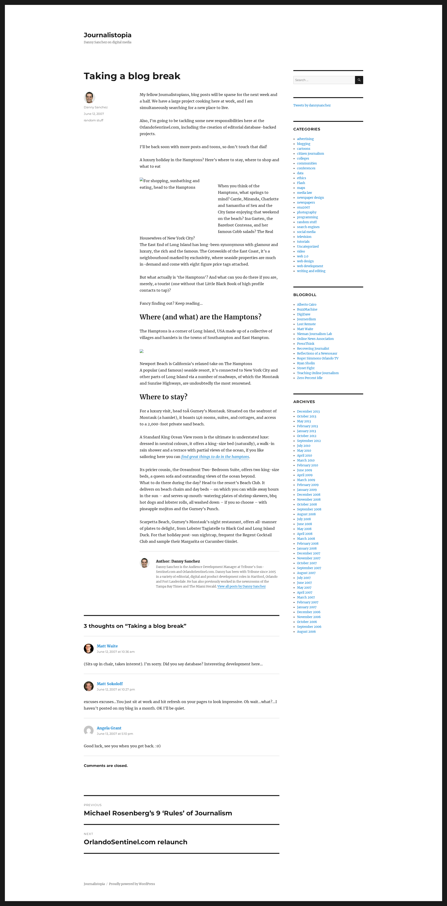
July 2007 (304, 578)
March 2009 (306, 480)
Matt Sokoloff (110, 683)
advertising (305, 139)
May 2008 (304, 529)
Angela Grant (109, 728)
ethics (301, 178)
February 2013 (307, 426)
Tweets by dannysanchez (312, 105)
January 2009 (307, 490)
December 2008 (308, 495)
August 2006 (306, 632)
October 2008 (307, 504)
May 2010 (304, 451)
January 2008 (307, 548)
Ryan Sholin (306, 363)
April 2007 (304, 593)
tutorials (303, 242)
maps (301, 188)
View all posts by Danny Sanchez (241, 586)
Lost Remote (306, 324)
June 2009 (304, 470)
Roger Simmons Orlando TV (318, 358)
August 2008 (306, 514)
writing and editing (311, 271)
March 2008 (306, 539)
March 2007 (306, 597)
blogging (303, 144)
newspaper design (310, 198)
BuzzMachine (307, 309)
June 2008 (304, 524)
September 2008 (309, 509)
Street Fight (306, 368)
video (301, 251)
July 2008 (304, 519)
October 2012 (306, 436)
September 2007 (309, 568)
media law (304, 193)
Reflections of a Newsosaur (317, 354)
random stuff (93, 120)
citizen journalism (310, 154)
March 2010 (306, 460)
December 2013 (308, 412)
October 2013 (306, 416)
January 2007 (307, 607)
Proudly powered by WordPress (132, 884)
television (304, 237)
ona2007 (303, 207)
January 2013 (306, 431)
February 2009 (308, 485)
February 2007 (307, 602)
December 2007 (308, 553)
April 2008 (304, 534)
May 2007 (304, 588)
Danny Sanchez (96, 107)
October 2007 (307, 563)
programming (307, 217)
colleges (303, 159)
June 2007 (304, 583)
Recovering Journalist (313, 349)
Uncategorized (308, 247)
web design (305, 261)
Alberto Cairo (306, 305)
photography (306, 212)
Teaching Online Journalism (318, 373)
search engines (308, 227)
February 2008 (307, 544)
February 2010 (307, 465)
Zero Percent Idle (309, 378)
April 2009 (305, 475)
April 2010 (304, 456)
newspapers (306, 203)
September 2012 (309, 441)
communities (307, 163)
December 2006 (309, 612)
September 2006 (309, 627)
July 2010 (303, 446)
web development (310, 266)
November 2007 (309, 558)
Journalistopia (108, 35)
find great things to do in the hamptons (215, 456)
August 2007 (306, 573)
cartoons (303, 149)
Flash (301, 183)
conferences (306, 168)
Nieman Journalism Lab (314, 334)
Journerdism (306, 319)
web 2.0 (302, 256)
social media (306, 232)
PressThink (305, 344)
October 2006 (307, 622)
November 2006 (309, 617)
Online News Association (315, 339)
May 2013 (304, 421)
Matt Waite (107, 646)
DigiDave (303, 314)
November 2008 (309, 500)
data (300, 173)
